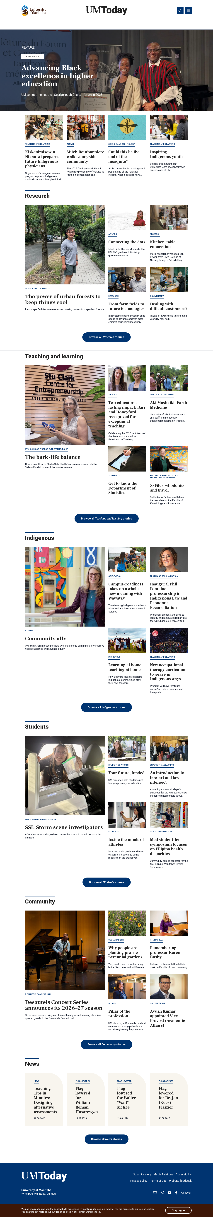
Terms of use (158, 1180)
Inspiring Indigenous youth (166, 154)
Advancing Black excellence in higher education (57, 76)
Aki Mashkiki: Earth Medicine (168, 405)
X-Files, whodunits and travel (167, 488)
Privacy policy (138, 1180)
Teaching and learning (37, 144)
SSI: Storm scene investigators (64, 827)
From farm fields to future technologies (126, 306)
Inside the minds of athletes (126, 842)
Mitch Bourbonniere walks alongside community (85, 156)
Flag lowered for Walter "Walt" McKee (126, 1098)
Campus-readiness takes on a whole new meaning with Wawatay (125, 591)
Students (113, 832)
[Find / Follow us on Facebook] (176, 1192)
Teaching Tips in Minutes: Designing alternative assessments (45, 1100)
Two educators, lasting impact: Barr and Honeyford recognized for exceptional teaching (127, 414)
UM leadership (158, 1003)
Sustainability (116, 940)
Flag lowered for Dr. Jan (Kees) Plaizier (168, 1098)
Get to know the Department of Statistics (122, 488)
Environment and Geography (40, 819)
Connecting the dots (126, 242)
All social (186, 1192)
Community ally (45, 638)
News (36, 1081)
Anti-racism (32, 56)
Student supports (118, 765)
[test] (154, 1192)
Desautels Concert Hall (38, 994)
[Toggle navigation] (188, 10)
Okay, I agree (178, 1210)
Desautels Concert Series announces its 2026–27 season (64, 1005)
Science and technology (121, 144)
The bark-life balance (52, 457)
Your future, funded (126, 773)
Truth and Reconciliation (164, 576)
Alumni (70, 144)
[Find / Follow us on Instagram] (162, 1192)
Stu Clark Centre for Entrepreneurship (46, 449)
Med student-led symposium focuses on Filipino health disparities (168, 846)
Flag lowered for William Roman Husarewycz (86, 1100)
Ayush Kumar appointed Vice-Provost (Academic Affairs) (167, 1018)
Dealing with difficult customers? (168, 306)
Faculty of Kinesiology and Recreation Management (164, 476)
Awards (112, 234)
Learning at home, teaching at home (125, 667)
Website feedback (180, 1180)
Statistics (114, 475)
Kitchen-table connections (163, 244)
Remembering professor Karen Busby (165, 952)
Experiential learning (162, 395)
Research (155, 234)
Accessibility (184, 1174)
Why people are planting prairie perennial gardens (125, 952)
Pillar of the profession (119, 1014)
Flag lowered (82, 1081)
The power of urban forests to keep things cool (63, 299)
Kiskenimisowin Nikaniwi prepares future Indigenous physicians (42, 159)
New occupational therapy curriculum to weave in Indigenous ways (168, 672)
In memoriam (156, 940)
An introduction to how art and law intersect (167, 777)
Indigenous (114, 657)
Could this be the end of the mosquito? (124, 156)
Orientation (114, 576)
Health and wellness (161, 832)
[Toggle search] (180, 10)
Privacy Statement (89, 1211)
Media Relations (163, 1174)
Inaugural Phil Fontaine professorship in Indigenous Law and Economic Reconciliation (168, 596)
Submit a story (142, 1174)
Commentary (157, 296)
